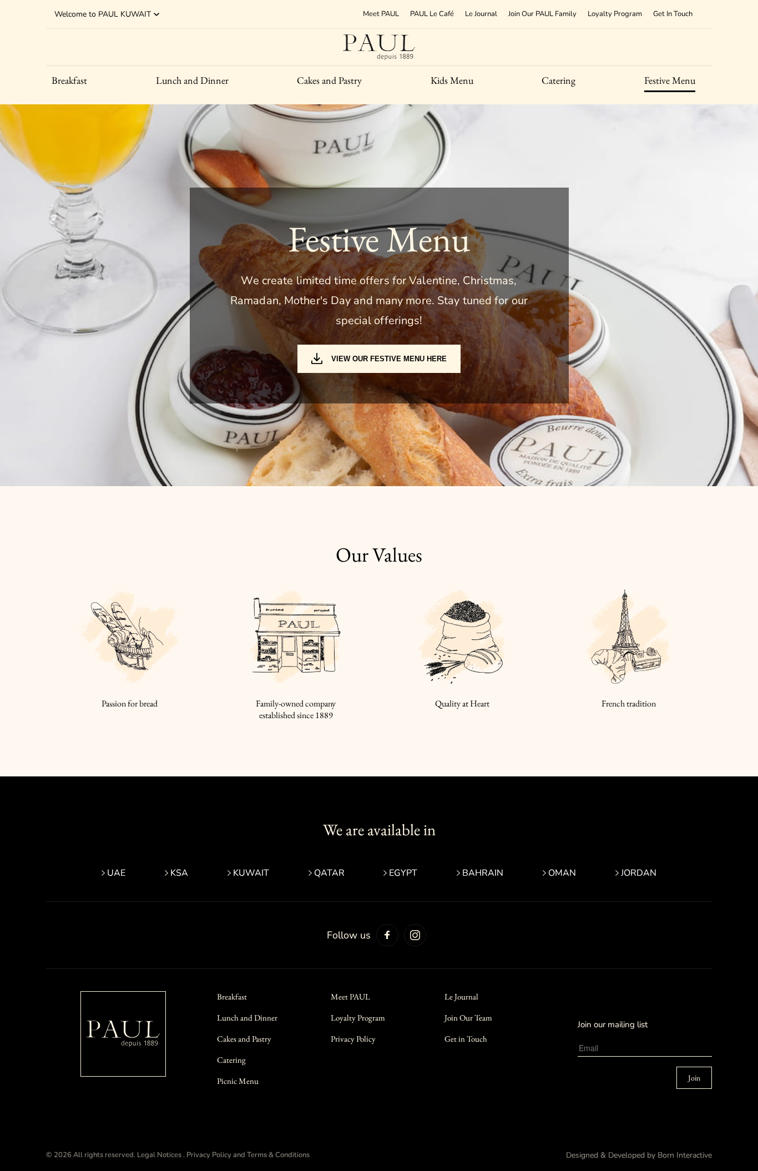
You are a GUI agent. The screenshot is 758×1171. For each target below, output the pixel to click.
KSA (179, 873)
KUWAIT (251, 873)
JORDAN (638, 873)
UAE (116, 873)
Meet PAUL (350, 996)
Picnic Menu (238, 1081)
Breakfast (69, 80)
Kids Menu (452, 80)
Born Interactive (685, 1155)
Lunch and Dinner (192, 80)
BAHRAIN (482, 873)
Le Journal (481, 14)
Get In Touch (673, 14)
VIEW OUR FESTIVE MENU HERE (389, 359)
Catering (558, 80)
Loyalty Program (615, 14)
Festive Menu (669, 80)
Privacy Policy (353, 1038)
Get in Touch (465, 1038)
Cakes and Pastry (329, 80)
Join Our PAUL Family (542, 14)
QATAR (329, 873)
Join (694, 1078)
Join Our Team (468, 1017)
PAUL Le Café (432, 14)
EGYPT (403, 873)
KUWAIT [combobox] (135, 14)
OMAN (562, 873)
